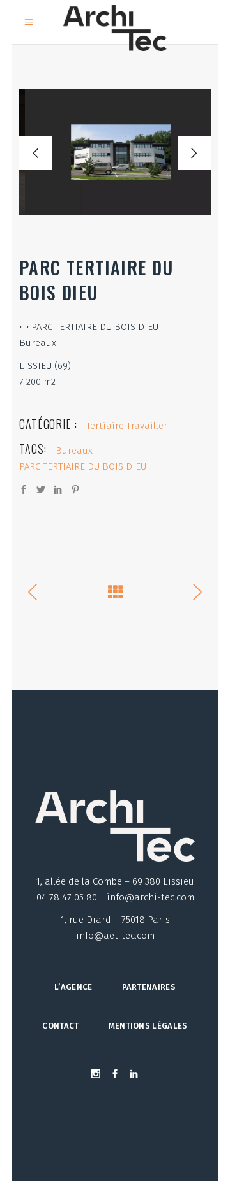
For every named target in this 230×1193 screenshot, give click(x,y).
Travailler (146, 425)
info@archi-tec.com (150, 897)
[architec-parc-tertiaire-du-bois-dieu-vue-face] (115, 152)
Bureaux (74, 450)
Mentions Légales (148, 1025)
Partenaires (149, 987)
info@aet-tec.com (115, 935)
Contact (60, 1025)
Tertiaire (105, 425)
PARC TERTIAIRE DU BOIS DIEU (82, 466)
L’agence (73, 987)
